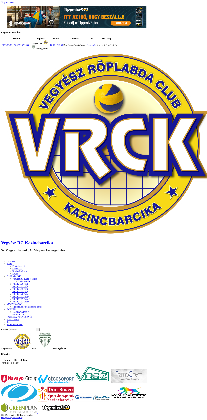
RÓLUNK (11, 309)
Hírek (9, 263)
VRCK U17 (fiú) (20, 286)
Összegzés (91, 45)
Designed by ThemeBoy (12, 417)
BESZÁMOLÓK (15, 324)
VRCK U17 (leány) (21, 296)
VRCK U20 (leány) (21, 294)
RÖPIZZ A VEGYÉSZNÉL (19, 317)
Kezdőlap (11, 261)
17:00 (56, 45)
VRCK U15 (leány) (21, 299)
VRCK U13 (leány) (21, 301)
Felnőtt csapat (18, 266)
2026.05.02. (16, 45)
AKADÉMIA (13, 319)
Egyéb (15, 274)
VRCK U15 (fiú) (20, 289)
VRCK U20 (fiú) (20, 284)
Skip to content (8, 2)
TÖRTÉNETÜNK (20, 312)
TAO (9, 322)
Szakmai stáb (24, 281)
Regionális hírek (19, 271)
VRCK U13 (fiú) (20, 291)
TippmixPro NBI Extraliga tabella (27, 307)
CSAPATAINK (14, 276)
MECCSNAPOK (15, 304)
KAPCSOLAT (19, 314)
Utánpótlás (17, 268)
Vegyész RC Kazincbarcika (27, 242)
